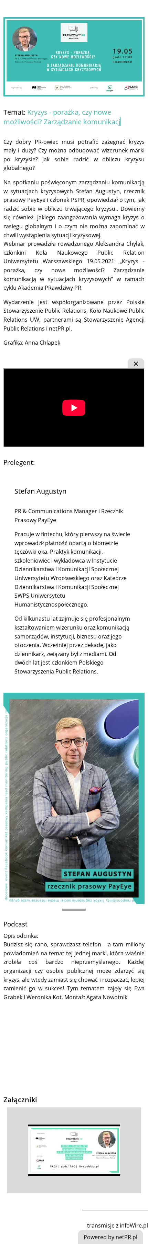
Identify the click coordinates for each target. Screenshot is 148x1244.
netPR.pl (60, 328)
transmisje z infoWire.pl (117, 1225)
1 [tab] (74, 910)
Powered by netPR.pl (110, 1237)
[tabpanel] (74, 689)
